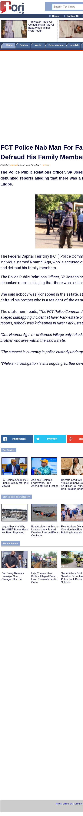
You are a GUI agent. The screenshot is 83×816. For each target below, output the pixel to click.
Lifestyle (74, 45)
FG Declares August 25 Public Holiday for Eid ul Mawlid (15, 483)
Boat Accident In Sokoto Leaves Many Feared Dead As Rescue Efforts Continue (45, 531)
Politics (24, 45)
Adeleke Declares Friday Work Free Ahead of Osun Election (45, 483)
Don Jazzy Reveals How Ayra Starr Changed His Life (12, 576)
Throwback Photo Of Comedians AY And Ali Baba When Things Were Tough (41, 26)
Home (55, 16)
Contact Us (73, 16)
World (39, 45)
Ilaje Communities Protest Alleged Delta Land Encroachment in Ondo (44, 578)
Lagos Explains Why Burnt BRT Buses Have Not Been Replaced (14, 529)
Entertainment (56, 45)
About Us (68, 804)
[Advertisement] (41, 95)
